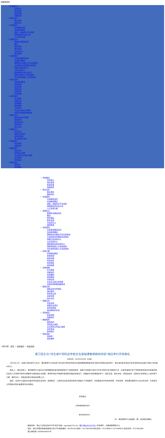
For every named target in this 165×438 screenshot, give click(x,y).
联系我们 (18, 160)
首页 (12, 346)
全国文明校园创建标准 (23, 113)
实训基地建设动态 (21, 58)
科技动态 (18, 89)
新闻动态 (18, 150)
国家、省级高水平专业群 (24, 32)
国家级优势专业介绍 (22, 34)
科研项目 (18, 91)
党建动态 (18, 101)
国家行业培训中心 (21, 68)
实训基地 (13, 56)
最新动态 (18, 23)
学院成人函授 (19, 153)
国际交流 (13, 115)
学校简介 (18, 8)
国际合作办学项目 (21, 117)
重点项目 (18, 20)
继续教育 (13, 148)
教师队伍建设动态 (21, 42)
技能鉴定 (18, 146)
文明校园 (13, 96)
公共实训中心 (19, 70)
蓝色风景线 (18, 136)
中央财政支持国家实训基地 (25, 65)
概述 (16, 44)
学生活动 (18, 131)
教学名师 (18, 49)
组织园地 (18, 105)
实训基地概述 (19, 60)
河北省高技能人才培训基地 (25, 77)
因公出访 (18, 127)
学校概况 (13, 6)
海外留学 (18, 120)
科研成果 (18, 94)
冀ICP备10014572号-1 (87, 425)
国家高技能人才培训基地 (24, 75)
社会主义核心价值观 (22, 110)
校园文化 (13, 129)
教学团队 (18, 46)
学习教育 (18, 98)
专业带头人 (18, 51)
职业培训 (18, 143)
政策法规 (18, 87)
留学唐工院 (18, 122)
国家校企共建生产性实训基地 (26, 63)
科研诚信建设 (19, 82)
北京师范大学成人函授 (23, 155)
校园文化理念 (19, 134)
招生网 (17, 165)
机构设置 (18, 13)
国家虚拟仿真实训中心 (23, 72)
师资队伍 (13, 39)
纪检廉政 (18, 103)
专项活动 (18, 108)
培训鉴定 (13, 141)
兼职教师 (18, 53)
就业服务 (18, 167)
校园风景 (18, 16)
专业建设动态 (19, 27)
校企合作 (13, 18)
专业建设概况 (19, 30)
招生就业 (13, 162)
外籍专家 (18, 124)
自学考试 (18, 157)
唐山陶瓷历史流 (20, 139)
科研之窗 (13, 79)
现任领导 (18, 11)
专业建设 (13, 25)
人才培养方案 (19, 37)
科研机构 (18, 84)
